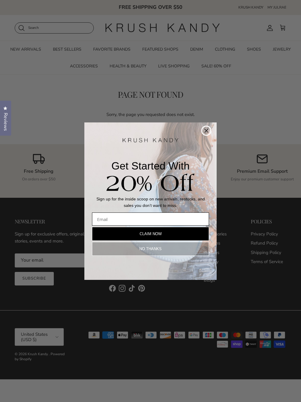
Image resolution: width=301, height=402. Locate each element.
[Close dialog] (206, 130)
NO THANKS (150, 249)
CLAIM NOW (151, 234)
